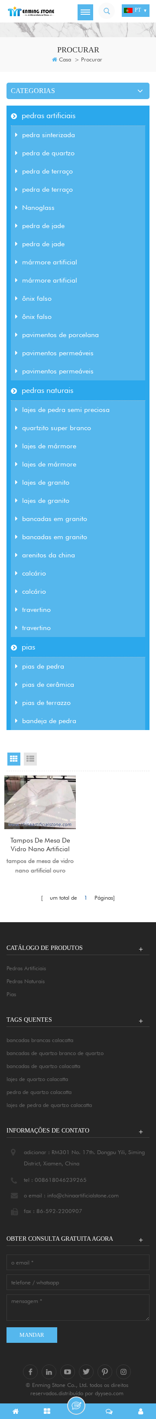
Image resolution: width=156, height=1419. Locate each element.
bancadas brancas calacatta (39, 1039)
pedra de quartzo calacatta (39, 1091)
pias (28, 646)
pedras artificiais (48, 115)
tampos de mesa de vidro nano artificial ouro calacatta (40, 845)
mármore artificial (49, 262)
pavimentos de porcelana (60, 335)
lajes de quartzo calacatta (37, 1078)
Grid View (13, 759)
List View (30, 759)
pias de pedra (43, 666)
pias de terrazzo (46, 702)
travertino (36, 609)
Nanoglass (38, 207)
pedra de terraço (47, 171)
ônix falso (37, 298)
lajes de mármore (49, 446)
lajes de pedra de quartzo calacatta (49, 1104)
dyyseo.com (109, 1393)
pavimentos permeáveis (58, 353)
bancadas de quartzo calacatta (43, 1065)
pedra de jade (43, 226)
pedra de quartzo (48, 153)
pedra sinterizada (48, 135)
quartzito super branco (56, 428)
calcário (34, 573)
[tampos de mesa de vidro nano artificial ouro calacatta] (40, 802)
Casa (65, 59)
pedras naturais (47, 390)
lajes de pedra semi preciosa (66, 409)
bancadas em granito (54, 519)
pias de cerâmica (48, 684)
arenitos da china (48, 555)
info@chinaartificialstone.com (83, 1195)
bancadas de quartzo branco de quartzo (55, 1052)
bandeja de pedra (49, 721)
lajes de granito (45, 482)
